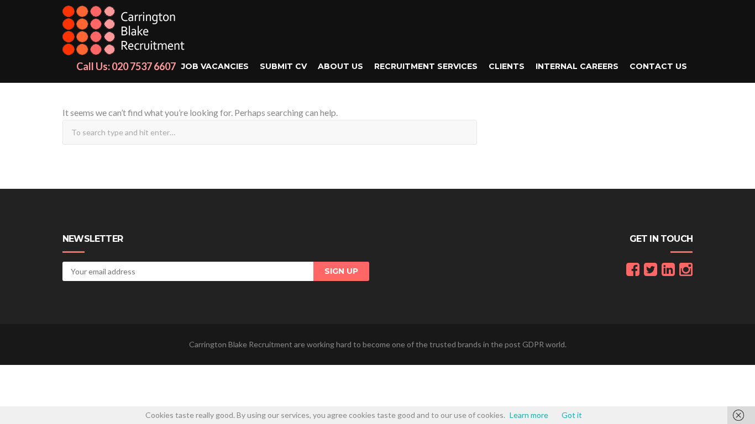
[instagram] (686, 272)
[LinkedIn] (668, 272)
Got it (572, 415)
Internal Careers (577, 66)
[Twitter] (650, 272)
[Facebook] (632, 272)
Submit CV (283, 66)
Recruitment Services (426, 66)
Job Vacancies (215, 66)
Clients (507, 66)
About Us (340, 66)
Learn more (529, 415)
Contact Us (658, 66)
